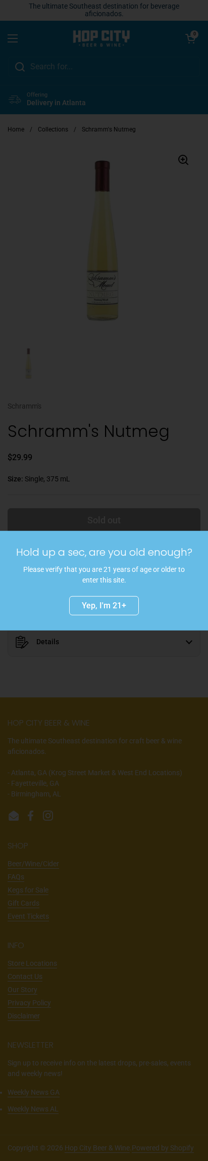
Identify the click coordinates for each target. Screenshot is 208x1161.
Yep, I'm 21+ (104, 605)
